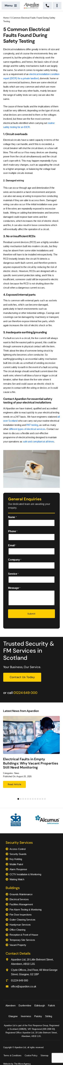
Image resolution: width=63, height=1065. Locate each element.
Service (13, 573)
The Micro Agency (22, 1064)
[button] (18, 799)
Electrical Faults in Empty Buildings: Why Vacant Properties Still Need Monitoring (30, 763)
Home (6, 18)
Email (12, 545)
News (16, 773)
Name (12, 517)
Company (14, 559)
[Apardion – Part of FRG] (31, 3)
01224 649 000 (25, 692)
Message (14, 588)
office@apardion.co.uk (23, 986)
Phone (12, 531)
